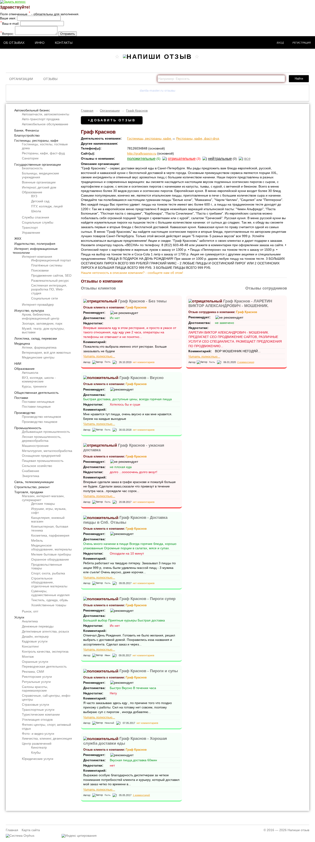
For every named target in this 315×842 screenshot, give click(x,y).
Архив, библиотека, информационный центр (40, 316)
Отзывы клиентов (98, 288)
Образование (32, 192)
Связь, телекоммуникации (34, 482)
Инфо (40, 43)
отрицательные (182, 158)
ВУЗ (34, 196)
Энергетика (30, 476)
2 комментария (245, 362)
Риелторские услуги (37, 676)
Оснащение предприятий (41, 455)
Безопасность (32, 168)
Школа (36, 211)
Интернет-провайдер (38, 304)
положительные (141, 158)
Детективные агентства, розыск (45, 631)
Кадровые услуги (35, 641)
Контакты (63, 43)
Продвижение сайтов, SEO (51, 275)
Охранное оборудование (50, 559)
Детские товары (43, 503)
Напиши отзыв (298, 830)
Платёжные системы (46, 265)
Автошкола (30, 372)
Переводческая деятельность (44, 666)
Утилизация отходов (37, 719)
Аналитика (30, 621)
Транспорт (30, 227)
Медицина (22, 343)
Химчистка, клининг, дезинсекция (47, 738)
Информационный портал (51, 260)
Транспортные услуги (38, 709)
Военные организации (39, 182)
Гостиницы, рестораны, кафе (36, 140)
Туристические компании (41, 714)
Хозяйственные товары (48, 605)
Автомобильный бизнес (32, 110)
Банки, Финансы (26, 130)
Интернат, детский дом (39, 187)
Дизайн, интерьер (35, 636)
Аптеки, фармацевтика (39, 347)
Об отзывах (13, 43)
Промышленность (27, 428)
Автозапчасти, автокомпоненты (45, 114)
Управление (31, 232)
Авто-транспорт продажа (40, 119)
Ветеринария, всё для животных (46, 352)
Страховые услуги (35, 704)
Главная (87, 110)
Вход (280, 42)
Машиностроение (35, 446)
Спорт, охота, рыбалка (48, 573)
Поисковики (40, 270)
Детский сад (40, 201)
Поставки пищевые (36, 406)
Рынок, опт (30, 611)
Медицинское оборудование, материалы (51, 547)
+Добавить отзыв (112, 120)
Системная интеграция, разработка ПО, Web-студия (49, 289)
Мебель (37, 540)
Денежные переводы (37, 626)
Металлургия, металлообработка (47, 451)
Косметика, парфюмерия (50, 535)
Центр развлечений (36, 743)
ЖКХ (17, 238)
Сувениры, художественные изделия (50, 593)
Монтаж (28, 656)
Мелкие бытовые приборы (51, 554)
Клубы (36, 752)
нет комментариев (144, 362)
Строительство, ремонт (32, 487)
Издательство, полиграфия (34, 243)
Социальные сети (44, 298)
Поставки (21, 398)
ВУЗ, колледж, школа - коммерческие (39, 379)
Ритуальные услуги (36, 682)
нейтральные (220, 158)
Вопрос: (7, 34)
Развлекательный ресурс (50, 280)
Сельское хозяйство (37, 466)
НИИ (17, 363)
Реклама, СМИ (33, 671)
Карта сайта (31, 830)
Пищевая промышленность (42, 461)
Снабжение (30, 471)
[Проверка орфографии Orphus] (20, 835)
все (247, 158)
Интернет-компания (37, 256)
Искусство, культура (29, 310)
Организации (21, 79)
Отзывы (50, 79)
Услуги (19, 617)
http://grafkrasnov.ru (141, 153)
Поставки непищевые (38, 401)
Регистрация (301, 42)
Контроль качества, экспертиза (45, 651)
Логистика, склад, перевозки (35, 338)
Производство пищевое (39, 422)
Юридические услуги (37, 759)
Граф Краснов (137, 110)
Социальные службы (37, 222)
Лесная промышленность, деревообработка (41, 438)
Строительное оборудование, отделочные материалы (49, 582)
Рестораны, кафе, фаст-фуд (43, 153)
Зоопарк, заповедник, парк (42, 323)
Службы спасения (35, 217)
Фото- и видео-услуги (38, 733)
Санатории (30, 158)
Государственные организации (37, 164)
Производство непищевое (41, 416)
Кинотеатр (39, 747)
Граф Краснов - (142, 301)
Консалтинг (30, 646)
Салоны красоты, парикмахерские (35, 689)
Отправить (67, 34)
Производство (24, 413)
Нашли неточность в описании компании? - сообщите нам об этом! (132, 273)
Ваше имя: (8, 18)
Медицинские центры (38, 357)
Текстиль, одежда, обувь (49, 600)
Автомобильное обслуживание (45, 124)
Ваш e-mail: (9, 23)
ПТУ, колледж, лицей (47, 206)
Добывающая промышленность (46, 431)
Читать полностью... (99, 356)
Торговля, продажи (28, 492)
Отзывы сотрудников (266, 288)
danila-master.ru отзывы (157, 90)
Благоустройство (27, 135)
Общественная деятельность (36, 392)
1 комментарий (141, 795)
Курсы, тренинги (34, 386)
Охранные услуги (35, 661)
